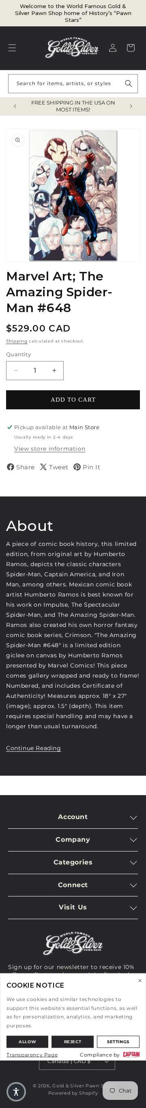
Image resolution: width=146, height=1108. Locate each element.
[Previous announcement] (15, 106)
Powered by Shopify (73, 1093)
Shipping (17, 341)
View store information (49, 448)
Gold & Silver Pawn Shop (82, 1086)
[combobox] (73, 84)
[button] (12, 48)
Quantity (18, 354)
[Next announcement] (131, 106)
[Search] (128, 83)
